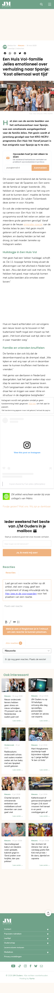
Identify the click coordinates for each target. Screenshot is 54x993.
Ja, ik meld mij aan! (27, 552)
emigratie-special (33, 224)
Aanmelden (40, 167)
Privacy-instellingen (13, 956)
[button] (45, 929)
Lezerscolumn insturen (14, 947)
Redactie (12, 45)
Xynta (31, 978)
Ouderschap (9, 943)
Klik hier (32, 403)
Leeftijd (7, 938)
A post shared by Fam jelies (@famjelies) (27, 484)
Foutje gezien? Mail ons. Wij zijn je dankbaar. (27, 506)
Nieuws (21, 45)
